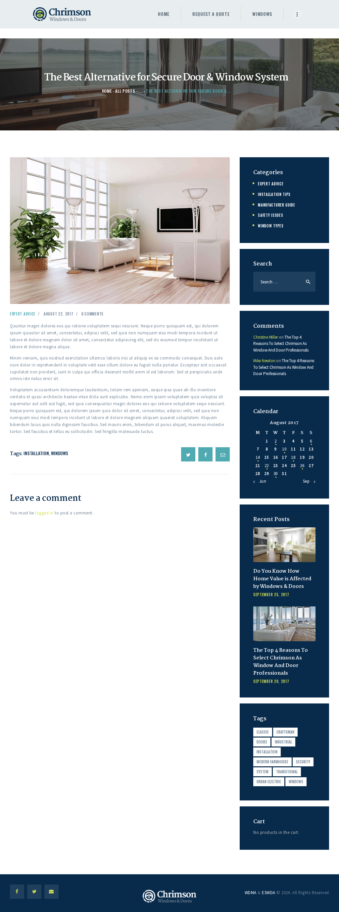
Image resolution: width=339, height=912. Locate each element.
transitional (287, 771)
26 (302, 465)
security (303, 761)
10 (284, 449)
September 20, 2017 (271, 681)
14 (258, 457)
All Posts (125, 91)
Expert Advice (22, 313)
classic (263, 732)
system (262, 771)
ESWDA (268, 892)
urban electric (269, 781)
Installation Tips (274, 194)
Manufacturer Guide (276, 205)
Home (107, 91)
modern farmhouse (272, 761)
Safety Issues (270, 215)
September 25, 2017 (271, 594)
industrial (283, 741)
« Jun (261, 481)
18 (293, 457)
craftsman (285, 732)
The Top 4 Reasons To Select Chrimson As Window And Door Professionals (281, 343)
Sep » (308, 481)
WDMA (251, 892)
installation (36, 453)
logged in (44, 513)
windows (59, 453)
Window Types (270, 225)
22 (267, 465)
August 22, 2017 (58, 313)
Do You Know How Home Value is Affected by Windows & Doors (282, 579)
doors (262, 741)
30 (275, 473)
